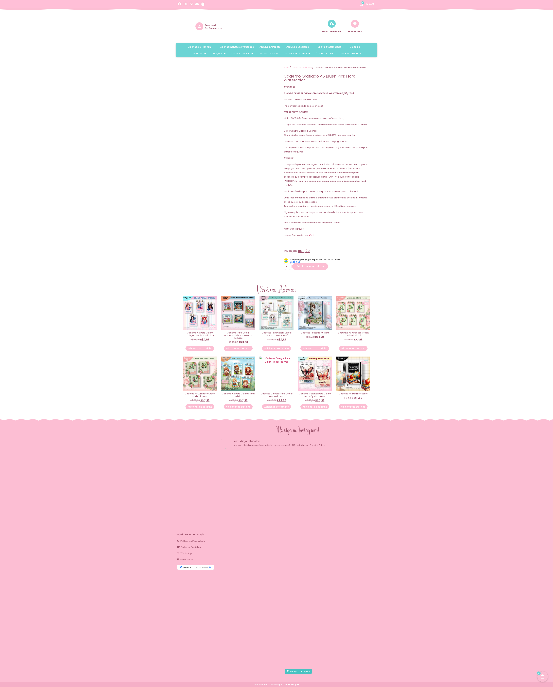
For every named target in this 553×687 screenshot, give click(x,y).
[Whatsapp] (191, 3)
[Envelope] (197, 3)
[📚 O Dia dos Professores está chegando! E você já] (232, 559)
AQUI (311, 235)
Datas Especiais (240, 53)
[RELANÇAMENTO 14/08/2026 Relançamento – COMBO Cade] (311, 481)
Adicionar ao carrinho (310, 266)
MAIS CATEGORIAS (295, 53)
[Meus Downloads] (332, 24)
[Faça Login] (199, 26)
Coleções (217, 53)
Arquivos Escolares (297, 47)
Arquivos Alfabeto (270, 47)
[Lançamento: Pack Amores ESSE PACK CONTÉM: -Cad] (258, 483)
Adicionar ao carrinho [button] (200, 348)
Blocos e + (356, 47)
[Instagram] (185, 3)
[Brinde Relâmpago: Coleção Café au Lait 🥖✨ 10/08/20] (337, 486)
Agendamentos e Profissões (237, 47)
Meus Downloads (331, 31)
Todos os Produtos (350, 53)
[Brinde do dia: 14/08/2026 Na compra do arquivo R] (284, 498)
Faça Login (211, 25)
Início (286, 67)
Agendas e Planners (200, 47)
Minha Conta (355, 31)
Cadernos (197, 53)
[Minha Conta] (355, 24)
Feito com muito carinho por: (276, 684)
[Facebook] (179, 3)
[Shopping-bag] (202, 3)
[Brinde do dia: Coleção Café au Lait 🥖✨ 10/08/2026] (363, 490)
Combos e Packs (269, 53)
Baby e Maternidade (329, 47)
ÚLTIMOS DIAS (324, 53)
